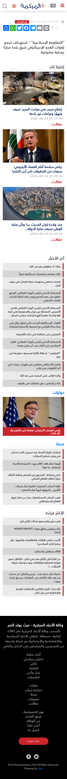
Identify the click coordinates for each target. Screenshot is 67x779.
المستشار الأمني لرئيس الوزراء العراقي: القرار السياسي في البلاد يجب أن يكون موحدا (35, 343)
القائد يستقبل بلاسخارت (47, 551)
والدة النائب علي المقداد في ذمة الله (40, 375)
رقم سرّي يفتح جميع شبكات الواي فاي (40, 521)
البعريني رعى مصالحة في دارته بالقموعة (38, 334)
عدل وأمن (33, 672)
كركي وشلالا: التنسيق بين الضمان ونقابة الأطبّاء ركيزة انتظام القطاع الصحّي (34, 476)
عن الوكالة (33, 720)
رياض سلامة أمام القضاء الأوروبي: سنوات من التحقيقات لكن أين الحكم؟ (37, 168)
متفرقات (33, 699)
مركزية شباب (33, 689)
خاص (33, 663)
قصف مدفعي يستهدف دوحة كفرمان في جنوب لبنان (34, 283)
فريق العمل (33, 716)
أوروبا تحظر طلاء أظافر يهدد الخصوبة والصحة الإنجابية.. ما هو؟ (36, 465)
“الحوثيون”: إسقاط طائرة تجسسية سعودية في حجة (34, 355)
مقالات (57, 124)
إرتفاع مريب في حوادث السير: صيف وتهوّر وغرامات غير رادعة (37, 111)
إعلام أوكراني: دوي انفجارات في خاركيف (38, 383)
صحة (60, 443)
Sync (40, 768)
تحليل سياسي (33, 659)
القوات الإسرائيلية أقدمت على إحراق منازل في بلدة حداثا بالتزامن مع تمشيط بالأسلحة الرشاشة (34, 324)
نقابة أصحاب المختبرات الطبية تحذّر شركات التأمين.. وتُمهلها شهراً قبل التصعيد (37, 488)
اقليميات (34, 677)
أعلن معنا (33, 725)
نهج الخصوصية (33, 711)
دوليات (58, 392)
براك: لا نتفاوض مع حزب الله (45, 266)
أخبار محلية (34, 654)
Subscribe (33, 741)
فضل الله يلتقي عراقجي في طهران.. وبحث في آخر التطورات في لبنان (34, 366)
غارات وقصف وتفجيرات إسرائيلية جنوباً (39, 274)
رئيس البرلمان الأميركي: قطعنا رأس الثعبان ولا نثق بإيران (35, 431)
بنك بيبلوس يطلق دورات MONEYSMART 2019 (37, 530)
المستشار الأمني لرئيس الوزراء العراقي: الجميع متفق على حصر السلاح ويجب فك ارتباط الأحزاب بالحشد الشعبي (34, 296)
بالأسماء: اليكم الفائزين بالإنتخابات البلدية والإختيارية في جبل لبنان (38, 590)
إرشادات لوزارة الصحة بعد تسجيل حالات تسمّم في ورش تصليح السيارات (35, 454)
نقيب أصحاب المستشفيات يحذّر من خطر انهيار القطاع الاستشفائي (35, 499)
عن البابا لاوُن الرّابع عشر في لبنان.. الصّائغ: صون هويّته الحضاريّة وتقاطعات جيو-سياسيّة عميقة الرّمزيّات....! (34, 562)
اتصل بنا (33, 729)
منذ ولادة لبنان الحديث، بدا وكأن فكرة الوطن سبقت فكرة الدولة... (37, 226)
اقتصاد (33, 668)
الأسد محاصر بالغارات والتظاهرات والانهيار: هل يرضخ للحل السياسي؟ (35, 542)
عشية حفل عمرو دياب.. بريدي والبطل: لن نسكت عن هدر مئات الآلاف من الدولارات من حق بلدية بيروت (34, 577)
